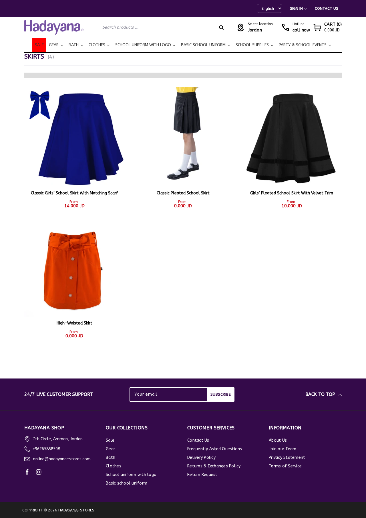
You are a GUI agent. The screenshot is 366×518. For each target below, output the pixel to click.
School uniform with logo (131, 474)
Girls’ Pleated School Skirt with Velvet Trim (291, 193)
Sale (110, 440)
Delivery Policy (201, 457)
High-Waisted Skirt (74, 323)
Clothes (113, 466)
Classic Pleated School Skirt (183, 193)
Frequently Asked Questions (214, 449)
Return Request (202, 474)
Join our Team (282, 449)
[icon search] (221, 27)
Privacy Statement (287, 457)
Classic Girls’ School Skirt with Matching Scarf (74, 193)
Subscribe (220, 394)
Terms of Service (285, 466)
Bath (110, 457)
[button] (327, 27)
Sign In (296, 8)
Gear (110, 449)
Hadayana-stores (76, 510)
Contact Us (326, 8)
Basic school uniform (126, 483)
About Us (278, 440)
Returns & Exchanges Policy (214, 466)
